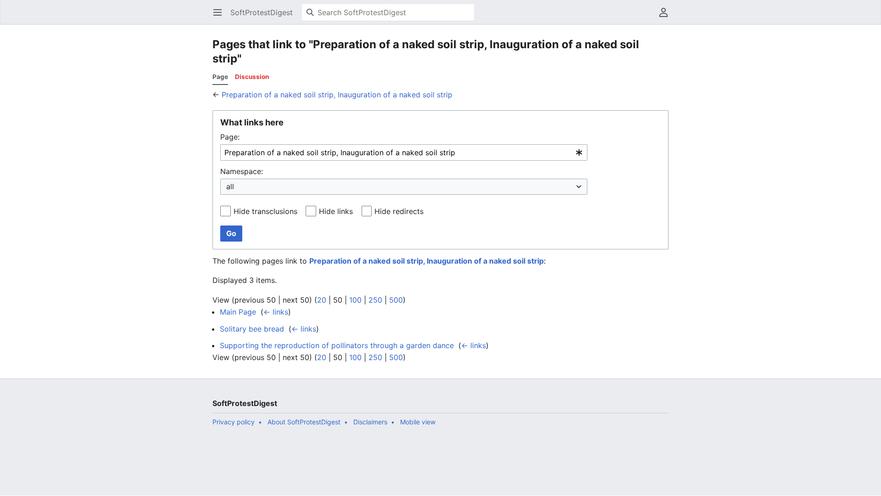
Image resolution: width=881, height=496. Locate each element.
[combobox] (403, 152)
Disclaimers (370, 422)
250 (375, 299)
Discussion (252, 76)
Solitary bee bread (252, 328)
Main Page (238, 311)
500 (396, 299)
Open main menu (220, 17)
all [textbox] (230, 186)
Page (220, 76)
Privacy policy (233, 422)
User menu (666, 17)
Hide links (336, 211)
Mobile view (417, 422)
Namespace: (241, 171)
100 (355, 299)
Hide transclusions (265, 211)
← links (275, 311)
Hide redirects (399, 211)
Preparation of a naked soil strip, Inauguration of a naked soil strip (337, 94)
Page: (230, 136)
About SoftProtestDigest (304, 422)
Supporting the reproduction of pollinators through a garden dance (337, 345)
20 (321, 299)
